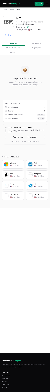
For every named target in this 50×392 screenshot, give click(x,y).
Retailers (13, 52)
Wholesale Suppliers (13, 48)
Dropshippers (36, 48)
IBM (28, 27)
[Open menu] (47, 4)
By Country (5, 387)
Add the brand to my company (25, 137)
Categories (6, 384)
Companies (6, 376)
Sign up (39, 4)
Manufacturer (36, 43)
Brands (12, 10)
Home (5, 10)
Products (13, 43)
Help (9, 35)
